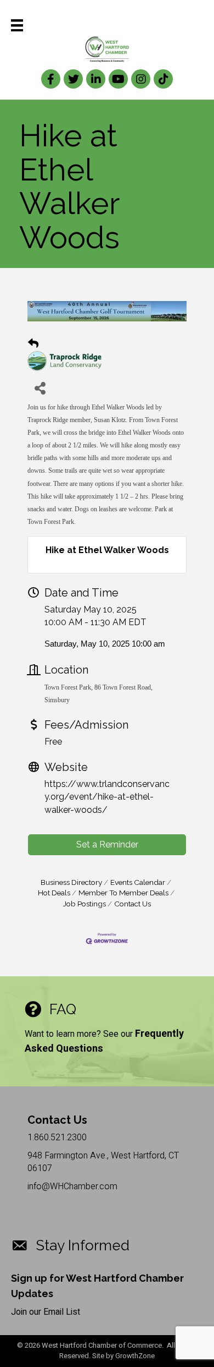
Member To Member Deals (123, 892)
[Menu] (17, 25)
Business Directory (71, 882)
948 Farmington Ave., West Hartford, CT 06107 (103, 1162)
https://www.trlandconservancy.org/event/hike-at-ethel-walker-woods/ (107, 796)
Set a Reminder (107, 844)
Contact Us (132, 903)
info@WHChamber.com (72, 1186)
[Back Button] (33, 344)
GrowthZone (135, 1355)
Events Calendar (137, 882)
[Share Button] (39, 387)
